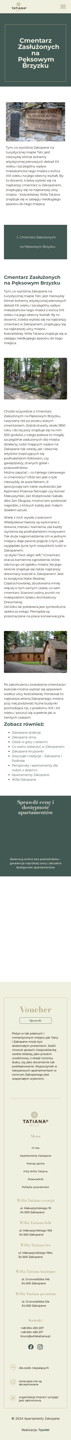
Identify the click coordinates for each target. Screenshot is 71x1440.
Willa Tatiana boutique (36, 1271)
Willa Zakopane (24, 779)
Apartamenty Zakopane (30, 775)
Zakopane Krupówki (28, 751)
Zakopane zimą (24, 737)
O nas (35, 1147)
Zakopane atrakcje (26, 732)
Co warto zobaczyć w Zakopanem (38, 746)
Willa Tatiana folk (35, 1222)
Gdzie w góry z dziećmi (30, 742)
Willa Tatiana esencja (35, 1200)
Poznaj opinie (36, 1163)
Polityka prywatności (35, 1187)
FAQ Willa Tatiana (35, 1171)
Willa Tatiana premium (35, 1293)
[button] (63, 6)
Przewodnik (35, 1179)
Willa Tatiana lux (35, 1245)
